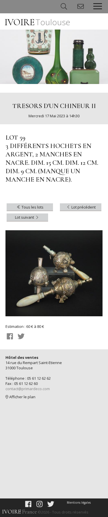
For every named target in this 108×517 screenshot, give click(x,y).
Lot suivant (25, 217)
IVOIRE (37, 22)
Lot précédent (83, 207)
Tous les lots (32, 207)
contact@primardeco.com (27, 388)
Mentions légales (79, 502)
